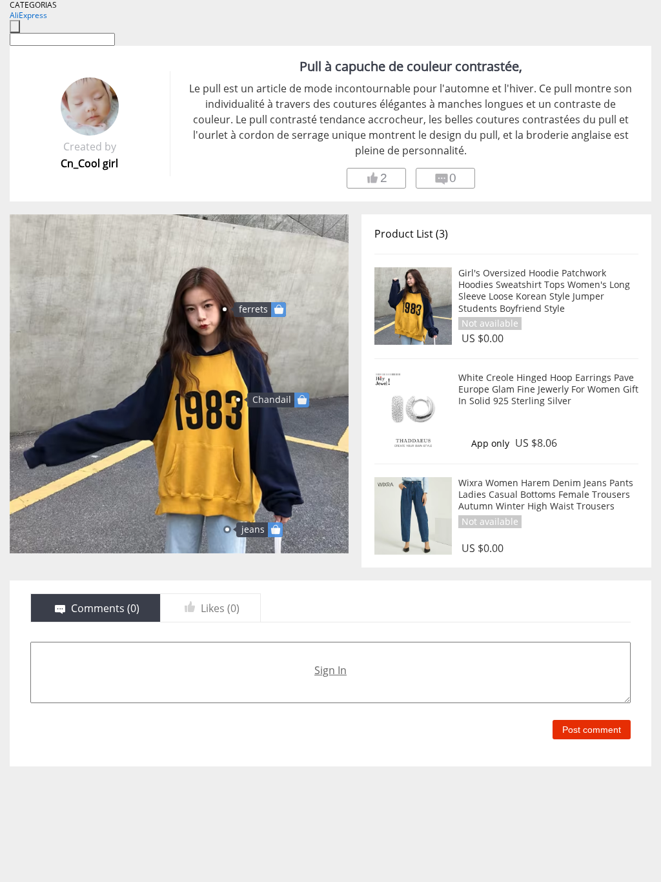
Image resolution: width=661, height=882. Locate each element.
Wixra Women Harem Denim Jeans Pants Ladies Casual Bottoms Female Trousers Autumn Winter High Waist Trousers (545, 494)
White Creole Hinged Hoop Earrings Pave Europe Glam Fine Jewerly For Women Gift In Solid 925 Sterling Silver (548, 389)
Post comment (591, 729)
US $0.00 (482, 338)
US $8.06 (536, 443)
